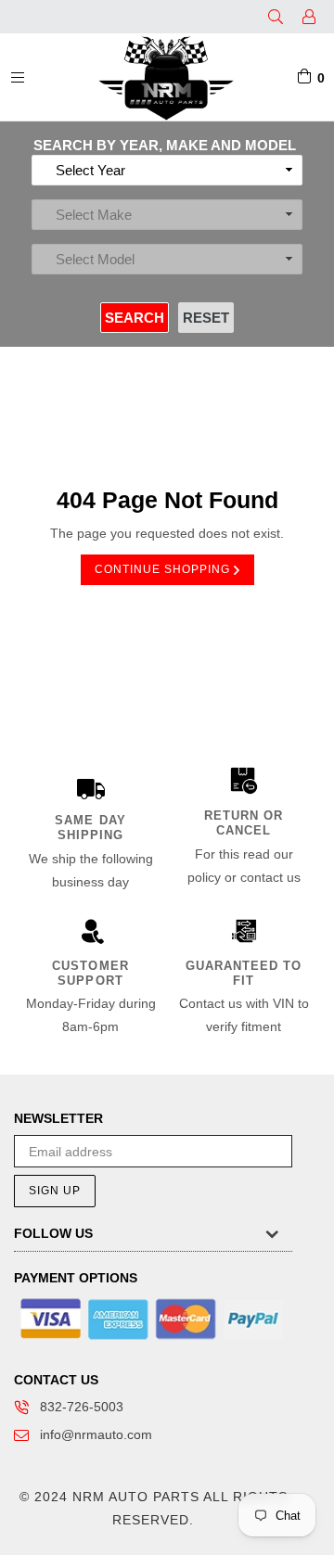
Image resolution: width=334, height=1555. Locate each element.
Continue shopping (164, 569)
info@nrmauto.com (96, 1434)
